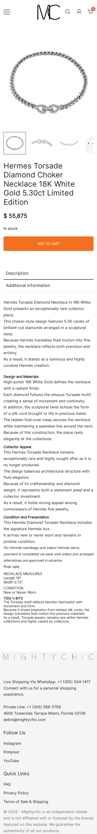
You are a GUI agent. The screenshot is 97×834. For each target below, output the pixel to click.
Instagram (12, 743)
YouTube (11, 760)
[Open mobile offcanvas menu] (7, 11)
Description (17, 273)
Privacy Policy (16, 793)
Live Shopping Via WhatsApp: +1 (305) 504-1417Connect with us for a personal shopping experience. (47, 688)
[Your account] (79, 12)
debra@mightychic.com (25, 719)
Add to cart (48, 244)
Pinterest (11, 752)
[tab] (48, 273)
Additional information (28, 285)
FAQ (7, 784)
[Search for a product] (67, 11)
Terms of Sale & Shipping (26, 801)
